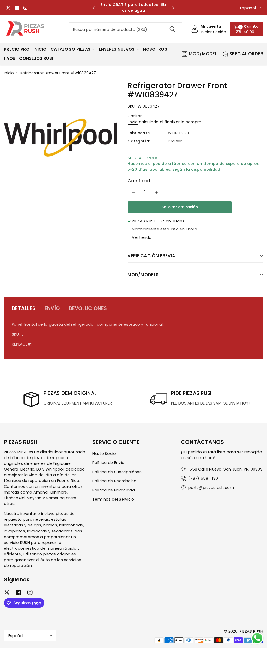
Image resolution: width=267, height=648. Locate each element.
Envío (133, 121)
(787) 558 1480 (203, 478)
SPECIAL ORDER (246, 54)
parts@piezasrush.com (211, 487)
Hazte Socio (104, 453)
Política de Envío (108, 462)
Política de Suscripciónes (117, 471)
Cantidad (139, 180)
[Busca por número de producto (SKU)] (172, 29)
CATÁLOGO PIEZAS (71, 49)
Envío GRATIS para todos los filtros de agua (133, 7)
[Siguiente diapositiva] (173, 8)
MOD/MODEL (203, 54)
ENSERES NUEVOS (117, 49)
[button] (246, 29)
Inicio (9, 72)
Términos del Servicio (113, 499)
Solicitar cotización (180, 207)
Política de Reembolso (114, 481)
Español (15, 635)
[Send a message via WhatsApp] (257, 638)
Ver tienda (141, 237)
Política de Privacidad (113, 490)
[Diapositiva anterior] (93, 8)
